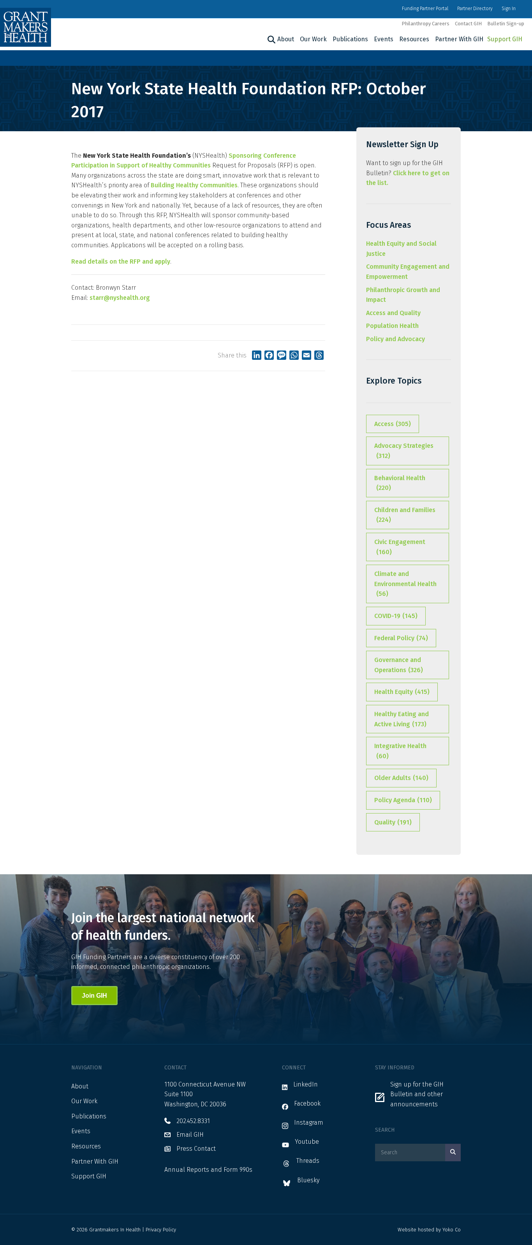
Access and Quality (393, 313)
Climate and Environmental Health (405, 583)
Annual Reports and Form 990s (208, 1169)
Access (392, 424)
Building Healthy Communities (194, 185)
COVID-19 (395, 616)
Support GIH (504, 39)
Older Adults (401, 778)
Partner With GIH (459, 39)
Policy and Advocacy (395, 339)
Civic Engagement (399, 547)
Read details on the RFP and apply (120, 261)
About (285, 39)
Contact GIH (468, 23)
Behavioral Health (399, 483)
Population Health (392, 325)
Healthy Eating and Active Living (401, 719)
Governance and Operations (398, 665)
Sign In (509, 8)
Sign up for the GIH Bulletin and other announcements (417, 1094)
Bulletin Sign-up (505, 23)
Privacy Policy (161, 1230)
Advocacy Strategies (403, 451)
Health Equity (402, 692)
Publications (350, 39)
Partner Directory (475, 8)
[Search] (270, 40)
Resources (414, 39)
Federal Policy (401, 638)
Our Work (313, 39)
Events (383, 39)
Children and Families (404, 515)
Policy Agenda (403, 800)
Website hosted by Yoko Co (429, 1230)
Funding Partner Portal (425, 8)
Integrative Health (400, 751)
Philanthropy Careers (425, 23)
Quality (393, 822)
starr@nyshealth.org (120, 297)
